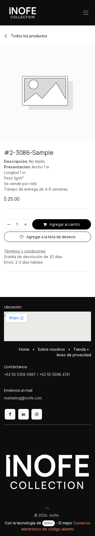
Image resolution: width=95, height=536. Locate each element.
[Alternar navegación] (85, 12)
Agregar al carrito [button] (64, 224)
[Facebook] (10, 414)
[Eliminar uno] (8, 224)
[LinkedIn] (23, 414)
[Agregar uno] (26, 224)
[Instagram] (36, 414)
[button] (47, 508)
